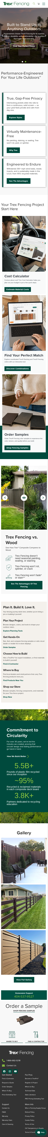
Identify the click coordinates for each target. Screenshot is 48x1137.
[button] (2, 35)
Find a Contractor (8, 1078)
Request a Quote (8, 1083)
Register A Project (31, 1083)
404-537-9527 (24, 996)
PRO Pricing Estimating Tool (34, 1099)
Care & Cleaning (7, 1124)
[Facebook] (4, 1071)
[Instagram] (10, 1071)
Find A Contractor (10, 664)
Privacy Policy (29, 1116)
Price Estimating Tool (9, 1095)
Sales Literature (30, 1095)
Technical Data (30, 1091)
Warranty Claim (7, 1120)
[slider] (24, 498)
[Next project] (43, 497)
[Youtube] (15, 1071)
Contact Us (6, 1108)
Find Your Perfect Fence (24, 46)
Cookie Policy (29, 1120)
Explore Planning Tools (13, 631)
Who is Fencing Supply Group (35, 1108)
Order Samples (9, 647)
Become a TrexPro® (32, 1078)
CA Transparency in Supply (34, 1128)
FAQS (4, 1112)
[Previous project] (5, 497)
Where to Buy (29, 1087)
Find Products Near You (13, 680)
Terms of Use (29, 1124)
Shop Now (7, 697)
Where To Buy (7, 1091)
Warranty (5, 1116)
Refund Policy (29, 1112)
